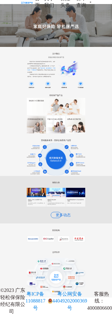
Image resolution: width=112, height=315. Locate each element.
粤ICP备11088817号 (35, 301)
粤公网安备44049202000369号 (69, 301)
